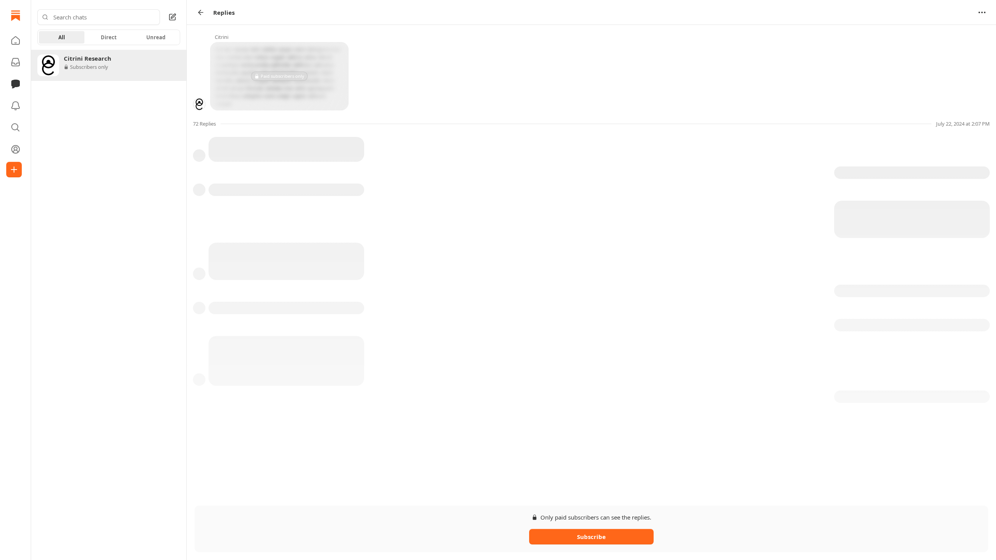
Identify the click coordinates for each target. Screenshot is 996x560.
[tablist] (108, 37)
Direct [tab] (109, 37)
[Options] (982, 12)
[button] (15, 40)
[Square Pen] (172, 17)
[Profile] (15, 149)
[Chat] (15, 84)
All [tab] (61, 37)
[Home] (15, 15)
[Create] (14, 169)
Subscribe (591, 537)
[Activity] (15, 105)
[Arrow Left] (201, 12)
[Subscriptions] (15, 62)
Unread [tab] (155, 37)
